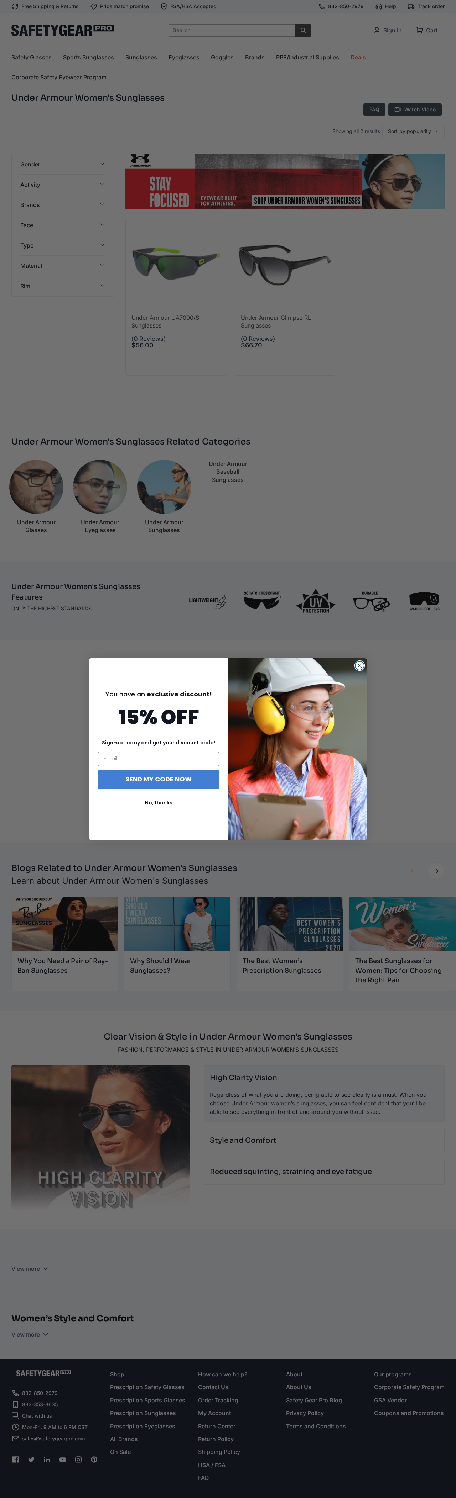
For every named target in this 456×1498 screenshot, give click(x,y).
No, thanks (158, 802)
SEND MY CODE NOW (158, 779)
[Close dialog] (359, 665)
